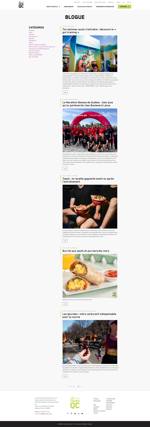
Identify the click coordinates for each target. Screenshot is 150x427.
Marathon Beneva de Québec (37, 44)
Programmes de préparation (105, 6)
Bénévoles (109, 407)
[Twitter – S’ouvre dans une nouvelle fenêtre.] (75, 414)
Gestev (70, 424)
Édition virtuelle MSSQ (35, 55)
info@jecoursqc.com (46, 413)
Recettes (31, 38)
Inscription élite (110, 398)
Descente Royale (34, 53)
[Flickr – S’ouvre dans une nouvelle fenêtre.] (78, 414)
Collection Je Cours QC (84, 6)
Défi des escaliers (34, 51)
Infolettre (96, 407)
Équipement (32, 40)
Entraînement (33, 36)
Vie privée (109, 405)
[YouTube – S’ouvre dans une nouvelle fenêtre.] (82, 414)
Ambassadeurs (68, 6)
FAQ (95, 405)
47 (78, 386)
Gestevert (109, 409)
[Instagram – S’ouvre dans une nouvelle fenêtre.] (71, 414)
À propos (96, 398)
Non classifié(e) (33, 57)
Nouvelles (32, 30)
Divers (31, 42)
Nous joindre (97, 400)
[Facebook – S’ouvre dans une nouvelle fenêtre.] (67, 414)
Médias (96, 409)
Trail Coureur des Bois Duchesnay (39, 48)
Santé (30, 32)
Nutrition (31, 34)
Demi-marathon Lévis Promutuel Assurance (42, 46)
